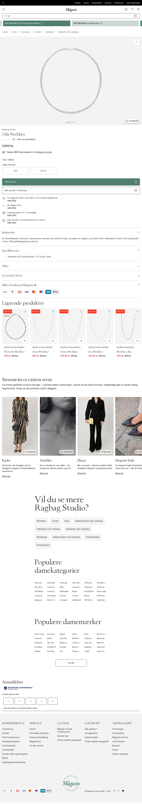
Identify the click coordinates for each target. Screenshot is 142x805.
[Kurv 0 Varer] (138, 9)
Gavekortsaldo (91, 737)
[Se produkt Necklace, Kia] (128, 326)
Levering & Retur (12, 275)
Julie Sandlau (89, 643)
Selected (101, 647)
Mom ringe (101, 591)
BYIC (86, 634)
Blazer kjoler (52, 600)
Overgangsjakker (67, 600)
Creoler (55, 521)
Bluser (87, 596)
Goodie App (62, 736)
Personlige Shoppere (39, 733)
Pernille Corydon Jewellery (14, 347)
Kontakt (5, 733)
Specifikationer (10, 250)
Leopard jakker (53, 587)
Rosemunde (40, 638)
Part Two (50, 643)
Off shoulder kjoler (92, 600)
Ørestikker (41, 521)
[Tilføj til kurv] (25, 341)
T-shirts (75, 596)
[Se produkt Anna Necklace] (43, 326)
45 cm (43, 171)
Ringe (66, 521)
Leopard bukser (41, 596)
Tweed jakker (90, 587)
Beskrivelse (8, 232)
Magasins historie (120, 737)
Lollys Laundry (78, 643)
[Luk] (114, 432)
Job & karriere (118, 742)
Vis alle (71, 663)
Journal (86, 3)
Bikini (62, 587)
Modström (51, 647)
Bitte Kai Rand (102, 643)
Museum (116, 746)
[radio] (15, 170)
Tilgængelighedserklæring (13, 762)
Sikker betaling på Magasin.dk (19, 285)
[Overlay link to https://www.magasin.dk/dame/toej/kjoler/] (20, 426)
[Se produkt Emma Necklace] (71, 326)
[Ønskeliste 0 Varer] (132, 9)
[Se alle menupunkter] (3, 9)
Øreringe (51, 583)
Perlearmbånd (43, 545)
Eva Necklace (95, 352)
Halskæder (64, 591)
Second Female (66, 638)
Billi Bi (49, 638)
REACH (5, 758)
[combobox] (71, 15)
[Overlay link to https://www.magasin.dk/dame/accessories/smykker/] (58, 426)
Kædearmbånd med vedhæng (66, 537)
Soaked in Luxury (91, 638)
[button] (126, 10)
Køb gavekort (91, 729)
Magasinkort (35, 742)
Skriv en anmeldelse (26, 139)
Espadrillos (89, 591)
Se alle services (37, 746)
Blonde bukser (41, 587)
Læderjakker (102, 600)
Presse (115, 750)
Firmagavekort (91, 733)
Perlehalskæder (93, 537)
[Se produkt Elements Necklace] (15, 326)
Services (108, 3)
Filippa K (75, 651)
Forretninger (118, 3)
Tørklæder (39, 591)
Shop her (6, 476)
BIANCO (75, 638)
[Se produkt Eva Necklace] (100, 326)
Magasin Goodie (44, 152)
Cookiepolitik (8, 750)
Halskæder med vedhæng (48, 529)
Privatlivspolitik (9, 746)
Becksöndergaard (104, 634)
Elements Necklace (14, 352)
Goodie (77, 3)
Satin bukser (77, 583)
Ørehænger (42, 537)
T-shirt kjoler (52, 591)
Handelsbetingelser (11, 742)
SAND (86, 651)
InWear (37, 651)
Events (33, 729)
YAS (61, 651)
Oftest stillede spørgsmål (69, 740)
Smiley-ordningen (120, 754)
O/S (15, 171)
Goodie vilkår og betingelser (15, 754)
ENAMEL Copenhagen (125, 347)
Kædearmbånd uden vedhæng (89, 521)
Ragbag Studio (9, 130)
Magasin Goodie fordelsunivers (64, 730)
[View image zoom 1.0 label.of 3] (71, 81)
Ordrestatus (7, 729)
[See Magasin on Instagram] (114, 791)
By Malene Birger (42, 647)
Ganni (74, 634)
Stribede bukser (91, 583)
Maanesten (39, 643)
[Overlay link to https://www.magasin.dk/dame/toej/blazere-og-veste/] (96, 426)
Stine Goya (39, 634)
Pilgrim (62, 634)
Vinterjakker (65, 583)
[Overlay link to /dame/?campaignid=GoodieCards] (36, 23)
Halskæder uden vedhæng (78, 529)
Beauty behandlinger (39, 737)
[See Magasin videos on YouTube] (123, 791)
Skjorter (63, 596)
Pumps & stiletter (104, 587)
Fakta (5, 266)
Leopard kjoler (78, 587)
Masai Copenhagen (80, 647)
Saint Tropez (102, 651)
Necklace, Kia (124, 352)
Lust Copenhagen (133, 3)
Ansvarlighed (97, 3)
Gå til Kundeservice (11, 737)
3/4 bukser (51, 596)
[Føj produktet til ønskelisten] (136, 42)
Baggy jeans (40, 600)
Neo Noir (51, 634)
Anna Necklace (40, 352)
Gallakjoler (76, 600)
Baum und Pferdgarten (69, 643)
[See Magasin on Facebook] (119, 791)
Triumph (63, 647)
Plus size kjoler (41, 583)
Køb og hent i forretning (15, 191)
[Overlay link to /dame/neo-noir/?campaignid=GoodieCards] (105, 23)
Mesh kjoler (102, 596)
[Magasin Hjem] (71, 10)
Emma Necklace (69, 352)
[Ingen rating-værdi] (7, 139)
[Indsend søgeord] (5, 16)
